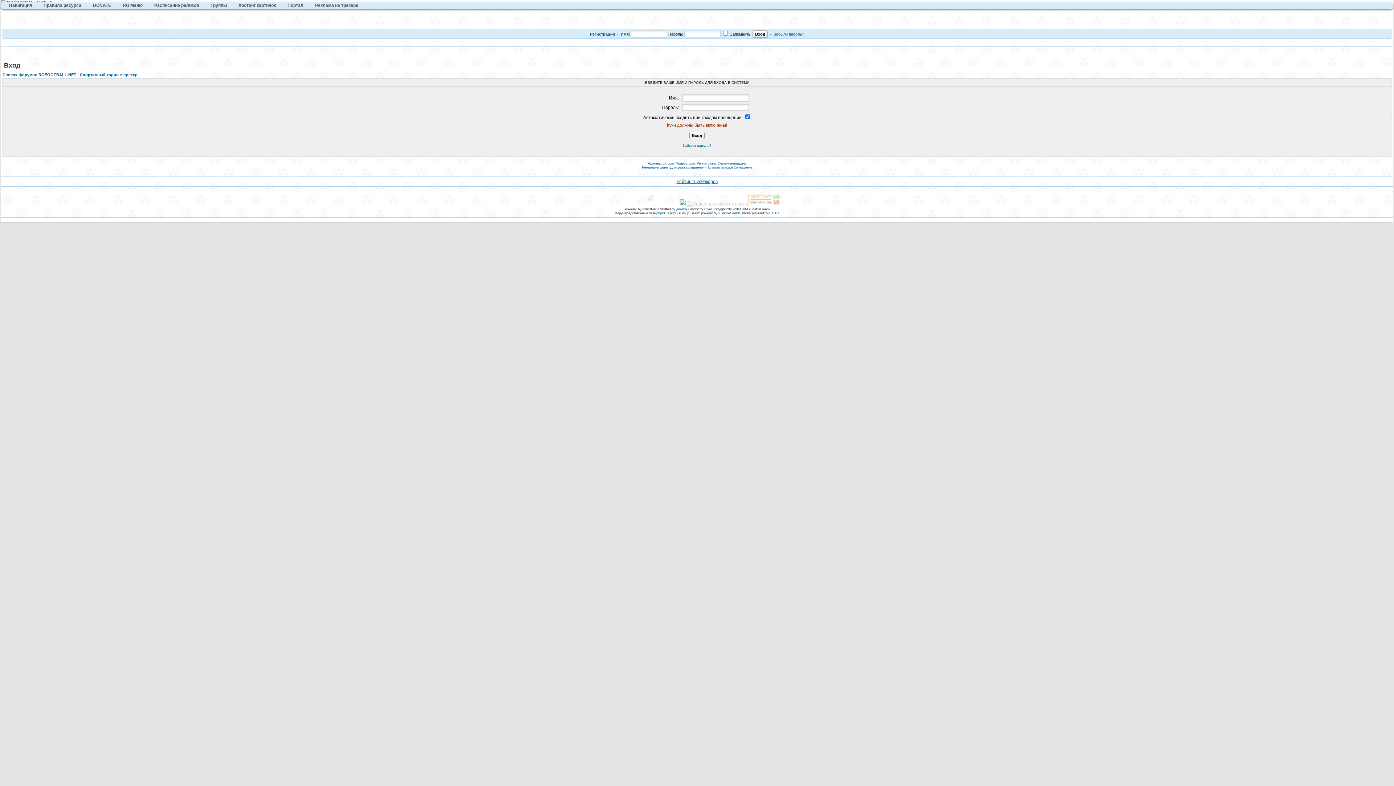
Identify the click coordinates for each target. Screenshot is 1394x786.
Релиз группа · (707, 163)
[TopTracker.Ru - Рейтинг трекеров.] (764, 203)
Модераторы (685, 163)
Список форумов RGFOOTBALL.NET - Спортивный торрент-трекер (70, 75)
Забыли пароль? (789, 34)
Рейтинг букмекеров (697, 181)
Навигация (20, 5)
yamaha (681, 209)
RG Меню (133, 5)
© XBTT (774, 213)
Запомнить (739, 34)
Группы (219, 5)
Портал (295, 5)
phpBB (661, 213)
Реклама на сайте (655, 167)
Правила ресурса (62, 5)
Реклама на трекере (336, 5)
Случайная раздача (732, 163)
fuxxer (707, 209)
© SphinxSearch (729, 213)
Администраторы (660, 163)
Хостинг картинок (257, 5)
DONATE (102, 5)
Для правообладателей (687, 167)
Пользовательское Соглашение (729, 167)
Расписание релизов (176, 5)
